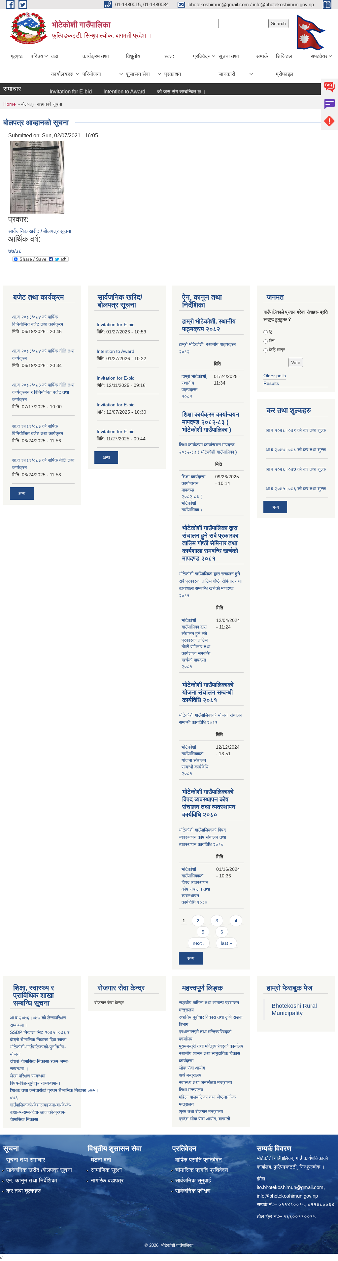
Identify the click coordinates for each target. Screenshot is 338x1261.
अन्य (21, 493)
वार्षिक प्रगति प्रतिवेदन (198, 1160)
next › (199, 943)
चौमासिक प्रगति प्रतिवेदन (201, 1170)
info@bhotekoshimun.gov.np (287, 1196)
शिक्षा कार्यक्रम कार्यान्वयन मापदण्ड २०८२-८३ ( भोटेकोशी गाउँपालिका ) (210, 422)
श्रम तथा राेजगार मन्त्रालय (201, 1111)
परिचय (37, 56)
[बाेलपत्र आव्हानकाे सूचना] (37, 177)
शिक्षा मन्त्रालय (191, 1089)
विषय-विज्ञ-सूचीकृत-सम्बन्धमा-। (35, 1083)
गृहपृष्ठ (17, 56)
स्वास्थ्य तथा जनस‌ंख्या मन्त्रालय (205, 1082)
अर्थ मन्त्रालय (190, 1075)
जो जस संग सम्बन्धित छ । (168, 91)
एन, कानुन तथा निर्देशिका (31, 1180)
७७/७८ (14, 251)
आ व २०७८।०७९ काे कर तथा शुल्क (296, 430)
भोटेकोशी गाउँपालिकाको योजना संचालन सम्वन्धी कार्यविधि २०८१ (207, 692)
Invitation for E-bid (58, 91)
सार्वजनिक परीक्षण (192, 1191)
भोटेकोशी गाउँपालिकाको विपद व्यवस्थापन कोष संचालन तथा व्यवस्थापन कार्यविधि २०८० (202, 837)
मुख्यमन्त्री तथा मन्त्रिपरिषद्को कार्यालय (211, 1046)
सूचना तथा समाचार (25, 1160)
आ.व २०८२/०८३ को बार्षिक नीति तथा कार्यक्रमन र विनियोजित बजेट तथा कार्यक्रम (43, 392)
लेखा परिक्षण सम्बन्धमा (27, 1075)
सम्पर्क (262, 56)
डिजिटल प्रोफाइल (284, 65)
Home (9, 104)
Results (271, 383)
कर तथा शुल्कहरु (23, 1191)
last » (226, 943)
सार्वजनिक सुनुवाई (193, 1180)
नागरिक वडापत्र (107, 1180)
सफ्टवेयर (319, 56)
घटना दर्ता (101, 1160)
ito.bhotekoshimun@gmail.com (290, 1187)
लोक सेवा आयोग (192, 1068)
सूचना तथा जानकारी (229, 65)
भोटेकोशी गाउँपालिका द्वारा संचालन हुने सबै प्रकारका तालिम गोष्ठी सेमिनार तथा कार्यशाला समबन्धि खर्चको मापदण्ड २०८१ (210, 543)
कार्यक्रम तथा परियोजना (96, 65)
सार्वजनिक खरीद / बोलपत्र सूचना (39, 231)
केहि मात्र (277, 349)
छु (270, 331)
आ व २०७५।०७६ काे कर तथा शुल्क (296, 488)
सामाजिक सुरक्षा (106, 1170)
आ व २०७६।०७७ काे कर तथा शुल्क (296, 469)
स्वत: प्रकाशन (172, 65)
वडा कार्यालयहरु (62, 65)
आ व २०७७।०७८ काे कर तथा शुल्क (296, 449)
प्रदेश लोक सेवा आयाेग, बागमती (204, 1118)
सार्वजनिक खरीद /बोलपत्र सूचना (39, 1170)
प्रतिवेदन (202, 56)
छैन (272, 340)
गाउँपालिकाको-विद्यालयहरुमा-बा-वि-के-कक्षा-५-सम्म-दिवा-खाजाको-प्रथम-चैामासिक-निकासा (40, 1112)
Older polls (274, 375)
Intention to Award (111, 91)
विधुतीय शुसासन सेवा (138, 65)
